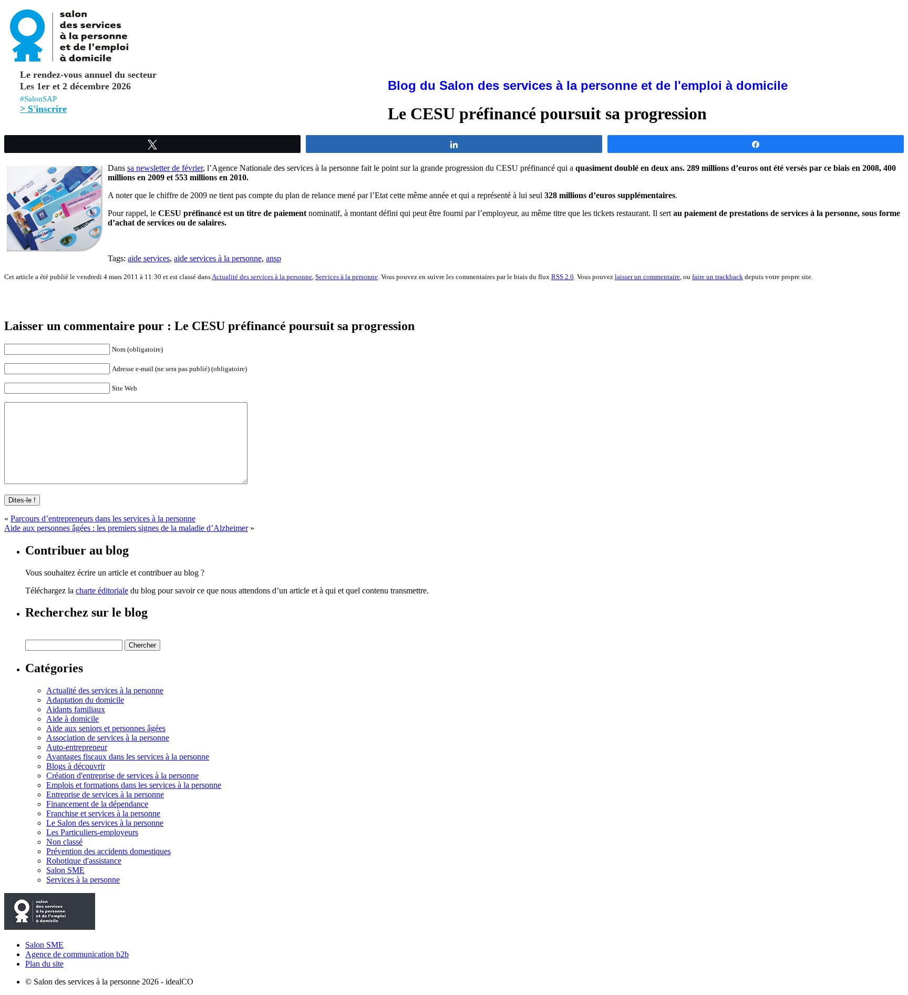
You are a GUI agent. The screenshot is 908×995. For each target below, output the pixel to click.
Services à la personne (346, 277)
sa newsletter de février (165, 167)
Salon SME (65, 870)
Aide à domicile (72, 718)
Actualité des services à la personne (262, 277)
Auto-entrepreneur (76, 747)
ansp (273, 258)
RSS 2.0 (562, 277)
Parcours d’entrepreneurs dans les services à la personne (103, 518)
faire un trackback (717, 277)
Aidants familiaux (75, 709)
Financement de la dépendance (97, 803)
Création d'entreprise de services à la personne (122, 775)
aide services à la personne (218, 258)
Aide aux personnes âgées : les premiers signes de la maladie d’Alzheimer (126, 528)
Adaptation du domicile (85, 699)
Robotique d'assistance (83, 860)
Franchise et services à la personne (103, 813)
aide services (149, 258)
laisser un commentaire (647, 277)
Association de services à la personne (107, 737)
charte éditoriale (102, 590)
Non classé (64, 841)
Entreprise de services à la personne (105, 794)
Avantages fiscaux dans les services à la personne (127, 756)
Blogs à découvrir (75, 766)
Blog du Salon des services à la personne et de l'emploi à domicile (588, 85)
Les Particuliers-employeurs (92, 832)
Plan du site (44, 963)
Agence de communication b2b (77, 954)
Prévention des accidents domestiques (108, 851)
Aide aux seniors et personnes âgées (106, 728)
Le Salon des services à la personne (104, 822)
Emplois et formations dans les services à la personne (133, 785)
